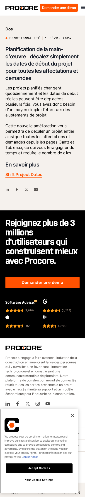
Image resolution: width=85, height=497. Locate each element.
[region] (39, 451)
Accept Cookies (39, 468)
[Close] (73, 416)
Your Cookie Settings (39, 479)
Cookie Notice (30, 456)
